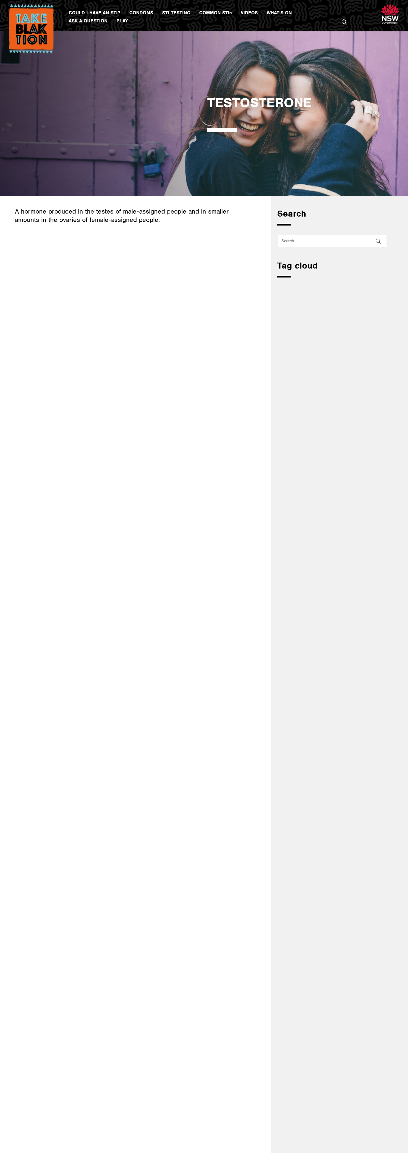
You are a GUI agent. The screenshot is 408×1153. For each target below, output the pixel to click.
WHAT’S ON (279, 13)
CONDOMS (141, 13)
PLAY (122, 21)
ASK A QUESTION (88, 21)
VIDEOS (249, 13)
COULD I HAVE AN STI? (94, 13)
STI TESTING (176, 13)
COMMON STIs (215, 13)
